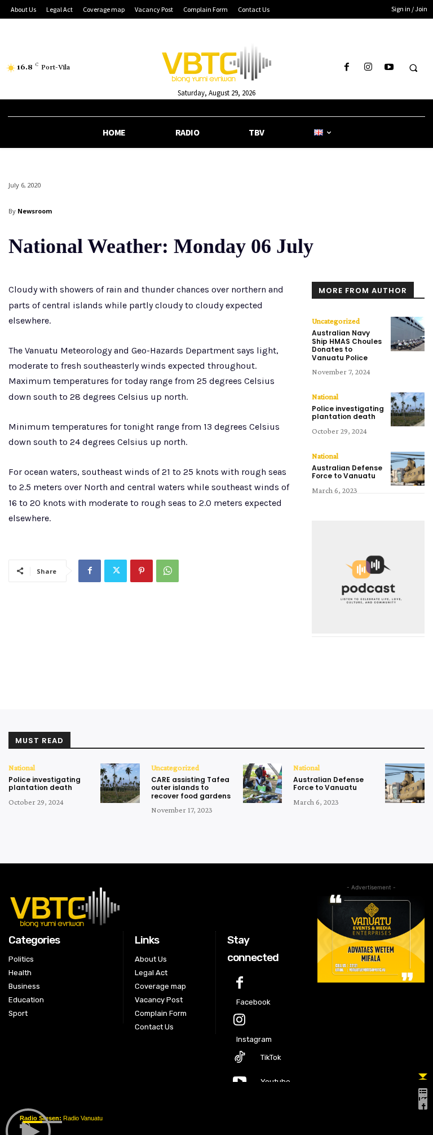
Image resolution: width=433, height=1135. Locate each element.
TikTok (270, 1057)
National (325, 396)
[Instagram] (367, 67)
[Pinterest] (141, 571)
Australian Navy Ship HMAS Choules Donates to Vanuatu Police (347, 345)
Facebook (253, 1002)
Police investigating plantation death (348, 412)
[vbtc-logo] (154, 905)
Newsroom (34, 211)
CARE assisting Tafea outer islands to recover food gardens (191, 788)
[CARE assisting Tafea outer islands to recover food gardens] (262, 783)
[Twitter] (115, 571)
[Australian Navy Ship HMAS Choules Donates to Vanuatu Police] (408, 334)
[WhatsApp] (167, 571)
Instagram (254, 1039)
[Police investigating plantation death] (408, 409)
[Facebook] (347, 67)
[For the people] (216, 61)
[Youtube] (388, 67)
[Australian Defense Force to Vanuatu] (408, 469)
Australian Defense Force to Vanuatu (347, 472)
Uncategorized (336, 321)
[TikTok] (239, 1058)
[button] (413, 68)
